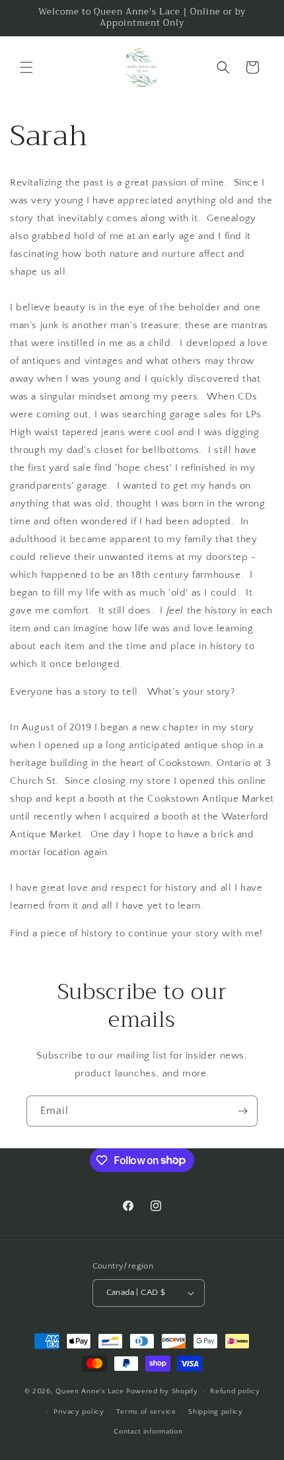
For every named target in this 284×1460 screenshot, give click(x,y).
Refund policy (235, 1391)
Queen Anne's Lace (89, 1391)
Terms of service (146, 1412)
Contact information (148, 1432)
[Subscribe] (242, 1111)
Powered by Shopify (162, 1391)
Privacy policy (78, 1412)
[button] (26, 67)
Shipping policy (215, 1412)
